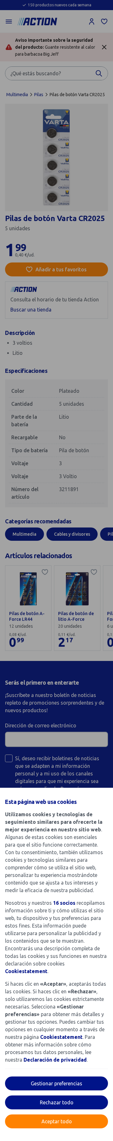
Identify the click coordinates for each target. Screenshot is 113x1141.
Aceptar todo (56, 1121)
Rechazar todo (56, 1102)
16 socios (64, 903)
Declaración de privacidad (55, 1060)
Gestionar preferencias (56, 1083)
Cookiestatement (26, 971)
